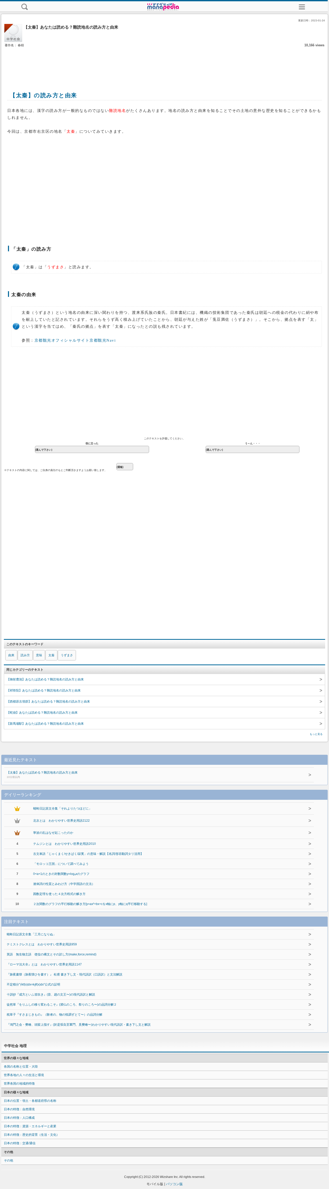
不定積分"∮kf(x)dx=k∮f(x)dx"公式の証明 (33, 984)
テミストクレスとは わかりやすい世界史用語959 (42, 944)
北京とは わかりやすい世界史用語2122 (61, 820)
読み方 (25, 655)
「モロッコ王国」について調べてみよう (61, 864)
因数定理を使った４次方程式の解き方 (59, 894)
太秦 (51, 655)
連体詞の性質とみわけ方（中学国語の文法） (64, 884)
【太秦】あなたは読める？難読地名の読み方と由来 (42, 774)
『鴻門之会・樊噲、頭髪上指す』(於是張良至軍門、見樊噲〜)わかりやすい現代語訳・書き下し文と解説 (79, 1024)
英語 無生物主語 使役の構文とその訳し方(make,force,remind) (51, 954)
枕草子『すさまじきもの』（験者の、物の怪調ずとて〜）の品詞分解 (54, 1014)
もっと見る (316, 734)
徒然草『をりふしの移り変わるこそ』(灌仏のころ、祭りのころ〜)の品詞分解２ (62, 1004)
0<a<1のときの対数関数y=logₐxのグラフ (61, 874)
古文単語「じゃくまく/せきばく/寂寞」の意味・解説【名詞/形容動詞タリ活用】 (88, 854)
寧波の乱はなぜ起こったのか (53, 833)
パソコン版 (174, 1184)
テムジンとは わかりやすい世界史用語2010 (64, 844)
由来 (11, 655)
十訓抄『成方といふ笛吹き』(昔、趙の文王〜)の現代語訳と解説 (51, 994)
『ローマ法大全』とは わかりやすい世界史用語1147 (44, 964)
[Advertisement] (164, 64)
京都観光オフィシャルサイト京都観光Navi (75, 340)
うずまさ (67, 655)
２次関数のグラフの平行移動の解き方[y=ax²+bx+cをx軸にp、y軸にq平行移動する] (90, 904)
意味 (39, 655)
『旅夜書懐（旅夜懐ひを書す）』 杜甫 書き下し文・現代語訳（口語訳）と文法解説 (64, 974)
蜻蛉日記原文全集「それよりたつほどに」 (62, 808)
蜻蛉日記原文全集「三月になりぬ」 (31, 934)
